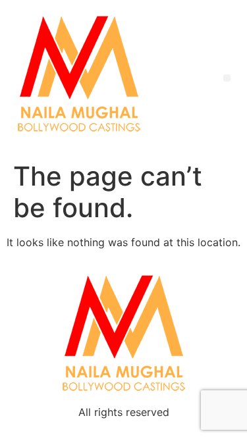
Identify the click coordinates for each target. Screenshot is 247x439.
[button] (227, 78)
